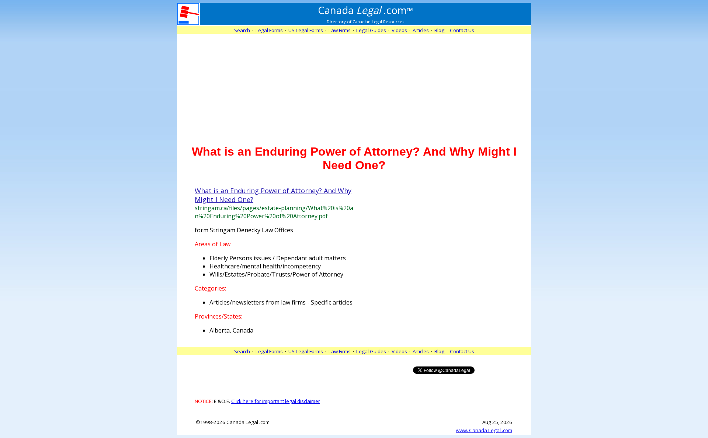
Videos (399, 30)
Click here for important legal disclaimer (275, 401)
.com (365, 10)
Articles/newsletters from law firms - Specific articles (281, 302)
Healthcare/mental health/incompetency (265, 266)
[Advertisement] (354, 85)
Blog (439, 30)
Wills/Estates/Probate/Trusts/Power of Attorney (276, 274)
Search (242, 30)
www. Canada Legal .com (484, 430)
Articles (421, 30)
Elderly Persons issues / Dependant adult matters (277, 258)
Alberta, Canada (231, 330)
